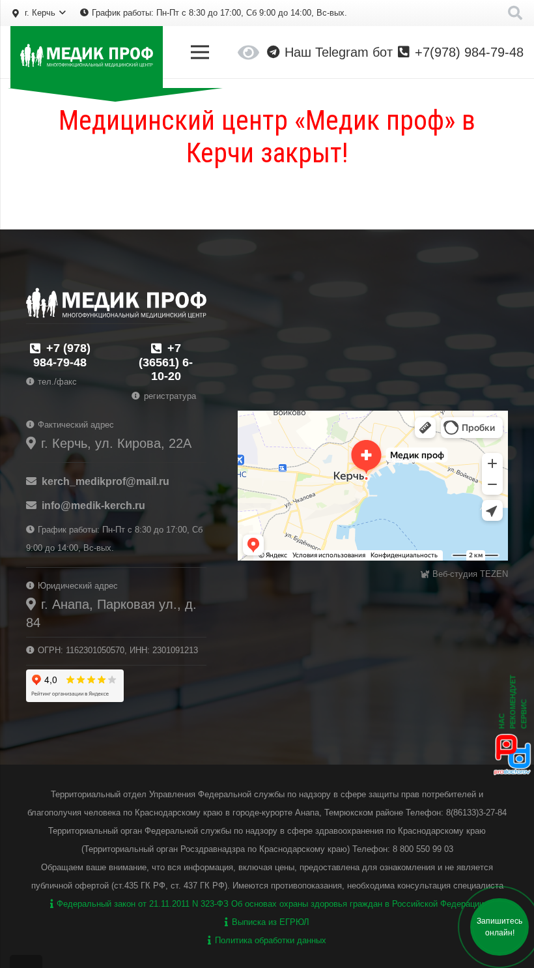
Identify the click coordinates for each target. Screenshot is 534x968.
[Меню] (200, 52)
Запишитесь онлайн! (499, 927)
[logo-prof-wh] (86, 57)
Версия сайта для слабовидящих (248, 52)
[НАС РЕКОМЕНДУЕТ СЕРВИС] (512, 774)
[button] (38, 13)
